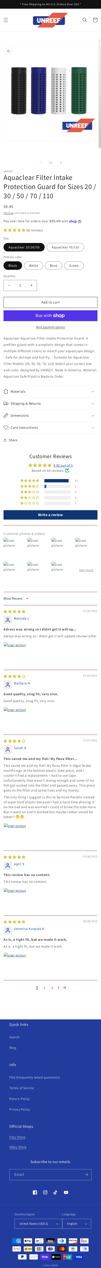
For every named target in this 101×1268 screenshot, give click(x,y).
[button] (6, 20)
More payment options (50, 327)
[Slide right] (61, 162)
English (72, 1224)
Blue (53, 265)
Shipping (8, 212)
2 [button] (45, 987)
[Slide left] (40, 162)
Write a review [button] (50, 514)
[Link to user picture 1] (15, 653)
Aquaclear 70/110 (65, 247)
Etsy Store (17, 1137)
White (33, 265)
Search (14, 1037)
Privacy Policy (19, 1109)
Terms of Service (21, 1088)
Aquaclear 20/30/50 (24, 247)
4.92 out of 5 (63, 465)
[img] (15, 611)
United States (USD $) (33, 1224)
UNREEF (54, 1265)
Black (12, 265)
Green (74, 265)
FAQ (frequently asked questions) (34, 1077)
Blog (12, 1048)
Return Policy (19, 1099)
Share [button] (13, 440)
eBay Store (18, 1147)
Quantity (9, 276)
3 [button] (52, 987)
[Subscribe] (86, 1174)
